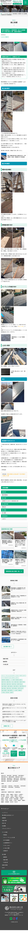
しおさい (3, 37)
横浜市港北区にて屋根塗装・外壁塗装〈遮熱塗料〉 (18, 625)
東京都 (17, 679)
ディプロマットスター (14, 677)
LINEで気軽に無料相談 (22, 753)
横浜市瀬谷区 (10, 686)
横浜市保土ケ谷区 (10, 682)
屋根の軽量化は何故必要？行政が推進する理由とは (13, 474)
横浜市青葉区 (4, 690)
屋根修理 (5, 661)
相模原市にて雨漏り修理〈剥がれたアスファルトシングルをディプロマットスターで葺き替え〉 (18, 632)
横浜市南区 (17, 682)
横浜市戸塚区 (22, 682)
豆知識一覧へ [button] (7, 726)
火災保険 (15, 690)
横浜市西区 (9, 688)
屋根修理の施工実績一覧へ (13, 571)
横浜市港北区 (19, 684)
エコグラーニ (13, 675)
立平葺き (3, 692)
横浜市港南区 (4, 686)
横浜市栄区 (9, 684)
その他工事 (5, 664)
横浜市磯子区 (16, 686)
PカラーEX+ (21, 326)
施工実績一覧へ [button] (7, 646)
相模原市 (20, 690)
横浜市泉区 (14, 684)
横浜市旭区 (4, 684)
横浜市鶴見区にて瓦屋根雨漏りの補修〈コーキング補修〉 (18, 639)
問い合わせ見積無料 (17, 3)
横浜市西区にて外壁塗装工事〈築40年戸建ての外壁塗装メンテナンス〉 (18, 589)
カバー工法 (19, 675)
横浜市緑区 (4, 688)
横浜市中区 (4, 682)
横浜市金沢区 (20, 688)
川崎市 (13, 679)
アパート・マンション (6, 675)
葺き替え (7, 692)
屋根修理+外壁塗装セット (6, 679)
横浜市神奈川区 (23, 686)
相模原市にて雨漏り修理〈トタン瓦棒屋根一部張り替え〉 (18, 618)
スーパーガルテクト (5, 677)
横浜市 (7, 37)
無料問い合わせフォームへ (13, 753)
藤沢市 (12, 692)
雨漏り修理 (5, 658)
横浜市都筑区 (14, 688)
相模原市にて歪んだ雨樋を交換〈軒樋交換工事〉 (18, 603)
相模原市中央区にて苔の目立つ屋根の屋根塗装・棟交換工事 (18, 610)
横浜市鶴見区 (10, 690)
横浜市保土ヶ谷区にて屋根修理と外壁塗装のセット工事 (18, 596)
